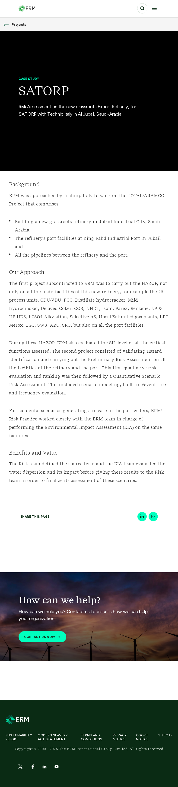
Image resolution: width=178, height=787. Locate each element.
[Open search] (142, 8)
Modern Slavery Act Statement (53, 737)
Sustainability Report (19, 737)
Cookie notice (142, 737)
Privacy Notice (120, 737)
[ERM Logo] (27, 8)
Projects (19, 24)
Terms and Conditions (91, 737)
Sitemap (165, 735)
